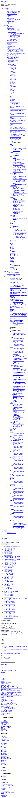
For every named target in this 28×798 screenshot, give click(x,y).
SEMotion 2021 (4, 754)
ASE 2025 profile (8, 555)
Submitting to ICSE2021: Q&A (18, 135)
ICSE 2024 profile (8, 580)
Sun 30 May (13, 85)
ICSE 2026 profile (8, 583)
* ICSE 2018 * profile (9, 548)
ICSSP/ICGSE (16, 174)
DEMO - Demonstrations (16, 118)
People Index (13, 328)
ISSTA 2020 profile (8, 587)
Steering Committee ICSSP (19, 369)
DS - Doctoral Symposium (16, 127)
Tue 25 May (13, 78)
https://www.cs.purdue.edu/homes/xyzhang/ (11, 631)
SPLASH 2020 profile (9, 612)
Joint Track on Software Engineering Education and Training (16, 53)
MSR (14, 198)
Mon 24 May (13, 77)
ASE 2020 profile (8, 549)
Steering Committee (18, 341)
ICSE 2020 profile (8, 576)
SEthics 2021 (4, 760)
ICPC (14, 158)
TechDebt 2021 (4, 730)
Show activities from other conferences (10, 653)
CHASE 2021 (4, 722)
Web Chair (15, 450)
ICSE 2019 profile (8, 574)
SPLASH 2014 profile (9, 606)
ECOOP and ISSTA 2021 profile (12, 558)
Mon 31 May (13, 86)
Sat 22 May (13, 74)
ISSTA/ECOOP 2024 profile (11, 591)
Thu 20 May (13, 71)
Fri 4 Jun (12, 92)
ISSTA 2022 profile (8, 588)
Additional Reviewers (18, 285)
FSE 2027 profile (8, 572)
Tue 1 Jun (12, 88)
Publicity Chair (16, 449)
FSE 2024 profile (8, 567)
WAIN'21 (3, 763)
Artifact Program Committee (20, 524)
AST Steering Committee (19, 334)
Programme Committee (18, 345)
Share (2, 655)
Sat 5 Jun (12, 93)
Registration (10, 15)
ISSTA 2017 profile (8, 585)
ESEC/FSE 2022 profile (10, 565)
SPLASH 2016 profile (9, 609)
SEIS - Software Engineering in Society (10, 690)
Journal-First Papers (15, 104)
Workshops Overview (12, 40)
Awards (9, 44)
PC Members (16, 368)
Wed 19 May (13, 70)
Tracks (5, 95)
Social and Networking (12, 60)
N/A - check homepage (18, 475)
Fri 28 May (12, 82)
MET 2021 (3, 746)
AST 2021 (3, 720)
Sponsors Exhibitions (12, 42)
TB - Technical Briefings (16, 134)
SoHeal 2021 (4, 761)
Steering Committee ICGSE (20, 370)
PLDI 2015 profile (8, 592)
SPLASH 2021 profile (9, 613)
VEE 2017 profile (8, 618)
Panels (8, 63)
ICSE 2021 (3, 542)
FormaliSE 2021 (5, 723)
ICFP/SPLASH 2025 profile (11, 573)
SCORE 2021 (4, 770)
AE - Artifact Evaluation (16, 123)
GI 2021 (3, 744)
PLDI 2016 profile (8, 594)
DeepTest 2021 (4, 742)
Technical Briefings (11, 58)
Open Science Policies (15, 137)
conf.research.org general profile (12, 546)
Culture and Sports (11, 61)
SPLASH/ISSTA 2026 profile (11, 616)
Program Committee (18, 283)
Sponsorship (7, 271)
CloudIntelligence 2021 (6, 740)
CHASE (15, 146)
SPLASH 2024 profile (9, 615)
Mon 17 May (13, 67)
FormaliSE (15, 153)
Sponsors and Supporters (13, 272)
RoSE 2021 (3, 749)
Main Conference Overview (17, 33)
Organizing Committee (18, 333)
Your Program (10, 28)
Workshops (12, 125)
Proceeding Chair (17, 447)
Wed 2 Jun (12, 89)
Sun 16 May (13, 65)
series (8, 542)
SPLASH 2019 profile (9, 611)
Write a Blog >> (5, 1)
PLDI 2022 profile (8, 597)
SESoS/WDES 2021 (6, 758)
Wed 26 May (13, 79)
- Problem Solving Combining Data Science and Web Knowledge (19, 238)
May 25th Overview (15, 35)
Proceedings (10, 22)
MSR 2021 (3, 729)
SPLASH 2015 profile (9, 608)
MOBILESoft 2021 (5, 727)
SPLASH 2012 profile (9, 604)
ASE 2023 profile (8, 552)
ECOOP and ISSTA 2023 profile (12, 559)
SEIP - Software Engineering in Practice (10, 686)
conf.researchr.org (8, 670)
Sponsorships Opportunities (13, 274)
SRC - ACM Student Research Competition (11, 695)
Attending (6, 8)
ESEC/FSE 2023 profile (10, 566)
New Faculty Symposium (13, 57)
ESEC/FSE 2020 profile (10, 562)
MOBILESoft (16, 187)
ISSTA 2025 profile (8, 590)
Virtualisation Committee (19, 527)
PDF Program (10, 21)
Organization (7, 276)
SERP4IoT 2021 (5, 757)
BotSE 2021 (4, 739)
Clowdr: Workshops (12, 14)
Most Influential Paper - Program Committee (19, 352)
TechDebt (15, 216)
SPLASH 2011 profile (9, 602)
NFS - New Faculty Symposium (18, 128)
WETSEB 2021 (4, 764)
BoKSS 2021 (4, 738)
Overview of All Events (13, 29)
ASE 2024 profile (8, 553)
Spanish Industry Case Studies (17, 130)
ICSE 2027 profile (8, 584)
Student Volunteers (14, 132)
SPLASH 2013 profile (9, 605)
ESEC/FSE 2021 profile (10, 563)
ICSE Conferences (11, 533)
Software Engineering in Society (15, 50)
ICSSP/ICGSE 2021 (6, 726)
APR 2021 (3, 736)
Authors (9, 16)
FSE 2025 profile (8, 569)
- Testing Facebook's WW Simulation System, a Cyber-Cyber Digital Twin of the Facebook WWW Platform (20, 233)
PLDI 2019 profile (8, 595)
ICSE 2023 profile (8, 579)
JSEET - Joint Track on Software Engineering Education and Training (18, 110)
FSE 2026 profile (8, 570)
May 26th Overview (15, 36)
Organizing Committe (15, 279)
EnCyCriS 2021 (5, 743)
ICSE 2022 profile (8, 577)
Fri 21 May (12, 72)
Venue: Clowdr (10, 9)
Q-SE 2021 (3, 747)
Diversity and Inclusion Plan (14, 19)
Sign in (5, 538)
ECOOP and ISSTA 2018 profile (12, 556)
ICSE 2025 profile (8, 581)
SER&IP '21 (4, 756)
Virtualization (16, 325)
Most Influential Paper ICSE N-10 (18, 131)
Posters (11, 124)
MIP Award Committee (18, 526)
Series (8, 535)
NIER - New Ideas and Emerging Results (11, 692)
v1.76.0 (15, 670)
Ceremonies (13, 97)
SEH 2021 (3, 753)
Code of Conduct (11, 18)
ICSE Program (10, 26)
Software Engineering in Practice (15, 49)
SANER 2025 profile (9, 601)
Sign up (6, 539)
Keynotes (9, 43)
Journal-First (10, 47)
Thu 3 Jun (12, 90)
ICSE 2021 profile (5, 544)
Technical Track (11, 46)
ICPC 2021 (3, 724)
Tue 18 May (13, 68)
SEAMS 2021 (4, 776)
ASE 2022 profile (8, 551)
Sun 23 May (13, 75)
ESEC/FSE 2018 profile (10, 560)
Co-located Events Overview (14, 30)
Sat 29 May (13, 84)
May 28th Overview (15, 39)
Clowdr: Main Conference (13, 11)
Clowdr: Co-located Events (13, 12)
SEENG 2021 (4, 751)
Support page (3, 672)
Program (6, 25)
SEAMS (15, 268)
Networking (10, 23)
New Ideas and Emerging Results (15, 51)
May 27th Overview (15, 37)
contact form (4, 667)
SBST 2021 (3, 750)
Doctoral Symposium (12, 56)
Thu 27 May (13, 81)
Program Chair (16, 443)
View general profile (5, 658)
